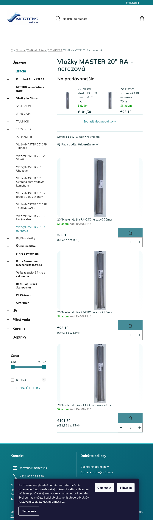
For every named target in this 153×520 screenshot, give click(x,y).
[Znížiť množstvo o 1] (121, 242)
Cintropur (22, 303)
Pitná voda (21, 319)
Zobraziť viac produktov (99, 121)
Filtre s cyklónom (27, 253)
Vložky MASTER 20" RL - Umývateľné (31, 217)
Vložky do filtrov (27, 98)
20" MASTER (24, 137)
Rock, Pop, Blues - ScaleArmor (27, 285)
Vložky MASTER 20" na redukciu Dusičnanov (30, 194)
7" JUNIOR (22, 121)
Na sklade (30, 380)
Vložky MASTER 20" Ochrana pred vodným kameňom (30, 181)
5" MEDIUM (23, 113)
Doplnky (19, 337)
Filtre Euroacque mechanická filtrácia (29, 263)
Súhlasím (126, 487)
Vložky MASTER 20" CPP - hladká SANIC (31, 206)
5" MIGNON (23, 106)
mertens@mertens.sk (33, 468)
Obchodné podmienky (94, 466)
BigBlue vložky (25, 238)
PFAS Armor (24, 295)
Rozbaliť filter (27, 388)
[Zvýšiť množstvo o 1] (139, 242)
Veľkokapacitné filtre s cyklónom (30, 274)
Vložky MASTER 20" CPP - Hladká (31, 146)
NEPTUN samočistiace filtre (30, 88)
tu (63, 501)
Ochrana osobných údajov (97, 472)
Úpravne (19, 62)
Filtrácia (19, 71)
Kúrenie (19, 328)
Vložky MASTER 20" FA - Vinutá (31, 157)
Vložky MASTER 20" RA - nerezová (31, 228)
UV (15, 310)
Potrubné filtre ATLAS (30, 79)
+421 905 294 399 (32, 476)
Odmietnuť (104, 487)
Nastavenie (29, 511)
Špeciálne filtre (26, 246)
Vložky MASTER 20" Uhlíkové (28, 168)
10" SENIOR (23, 129)
